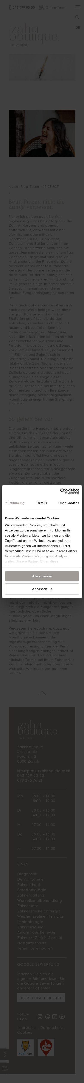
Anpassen (39, 589)
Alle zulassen (42, 576)
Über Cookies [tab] (68, 503)
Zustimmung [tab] (15, 503)
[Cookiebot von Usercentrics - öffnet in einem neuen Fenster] (60, 491)
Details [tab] (41, 503)
